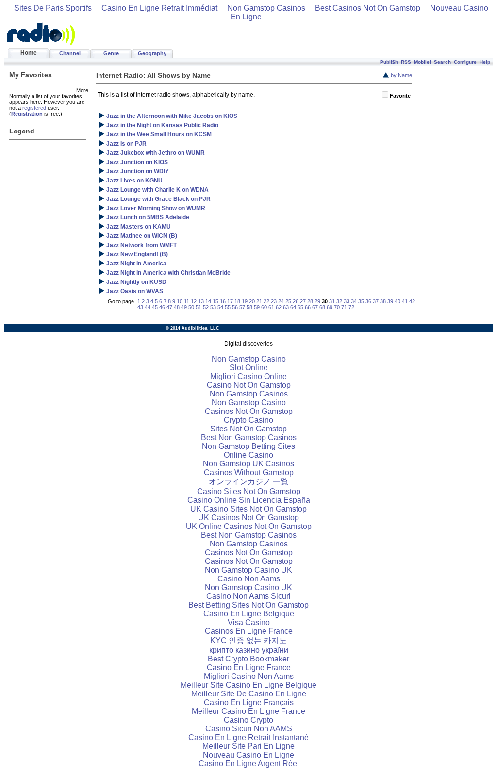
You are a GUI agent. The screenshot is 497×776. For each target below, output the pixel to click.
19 (245, 301)
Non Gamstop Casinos (266, 8)
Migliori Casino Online (248, 376)
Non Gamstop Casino (249, 359)
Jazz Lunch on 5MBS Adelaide (147, 217)
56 (235, 307)
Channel (70, 53)
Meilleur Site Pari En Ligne (248, 746)
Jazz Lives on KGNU (134, 180)
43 (140, 307)
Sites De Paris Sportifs (53, 8)
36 (368, 301)
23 (274, 301)
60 (264, 307)
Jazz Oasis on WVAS (134, 291)
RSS (406, 62)
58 (249, 307)
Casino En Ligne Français (249, 702)
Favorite (400, 96)
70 (337, 307)
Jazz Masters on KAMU (138, 226)
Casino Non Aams (248, 579)
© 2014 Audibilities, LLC (192, 328)
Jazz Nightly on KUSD (136, 282)
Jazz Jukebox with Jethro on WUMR (155, 152)
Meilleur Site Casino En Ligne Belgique (248, 685)
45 (155, 307)
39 (390, 301)
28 (310, 301)
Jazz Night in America (136, 263)
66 (308, 307)
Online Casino (248, 455)
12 (194, 301)
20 (252, 301)
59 (257, 307)
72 (351, 307)
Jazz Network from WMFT (141, 245)
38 (383, 301)
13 (201, 301)
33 (346, 301)
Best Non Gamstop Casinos (249, 437)
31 (332, 301)
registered (34, 108)
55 (228, 307)
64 (293, 307)
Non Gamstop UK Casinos (248, 464)
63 (286, 307)
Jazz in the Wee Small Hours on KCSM (159, 134)
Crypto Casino (248, 420)
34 (354, 301)
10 (179, 301)
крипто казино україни (248, 650)
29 (317, 301)
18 (237, 301)
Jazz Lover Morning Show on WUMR (155, 208)
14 (208, 301)
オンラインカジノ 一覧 (248, 482)
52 (206, 307)
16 (223, 301)
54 (220, 307)
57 (242, 307)
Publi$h (389, 62)
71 (344, 307)
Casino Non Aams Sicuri (248, 596)
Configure (465, 62)
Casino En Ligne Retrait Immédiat (159, 8)
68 (322, 307)
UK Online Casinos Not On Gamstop (249, 526)
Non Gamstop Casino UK (248, 570)
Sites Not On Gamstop (248, 429)
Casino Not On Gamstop (249, 385)
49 (184, 307)
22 (266, 301)
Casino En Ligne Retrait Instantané (248, 737)
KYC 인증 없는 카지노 (248, 640)
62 (279, 307)
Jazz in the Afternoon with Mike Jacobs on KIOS (171, 116)
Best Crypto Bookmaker (248, 659)
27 (303, 301)
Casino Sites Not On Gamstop (248, 491)
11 (186, 301)
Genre (111, 53)
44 (147, 307)
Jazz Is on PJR (126, 143)
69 (329, 307)
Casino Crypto (248, 720)
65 (300, 307)
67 (315, 307)
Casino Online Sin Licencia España (248, 500)
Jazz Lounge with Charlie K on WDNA (157, 189)
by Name (401, 75)
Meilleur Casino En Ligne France (248, 711)
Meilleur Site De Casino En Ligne (248, 694)
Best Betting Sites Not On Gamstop (248, 605)
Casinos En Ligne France (249, 631)
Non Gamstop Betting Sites (248, 446)
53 (213, 307)
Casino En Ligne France (249, 667)
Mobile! (422, 62)
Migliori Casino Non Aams (249, 676)
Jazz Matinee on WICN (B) (141, 235)
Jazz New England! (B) (137, 254)
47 (169, 307)
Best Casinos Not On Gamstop (367, 8)
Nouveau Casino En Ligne (248, 755)
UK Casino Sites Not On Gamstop (248, 509)
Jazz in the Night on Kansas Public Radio (162, 125)
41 (405, 301)
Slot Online (249, 367)
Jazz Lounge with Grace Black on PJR (158, 199)
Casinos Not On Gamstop (249, 411)
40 (397, 301)
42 (412, 301)
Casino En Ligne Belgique (248, 614)
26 (295, 301)
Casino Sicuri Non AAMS (248, 729)
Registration (27, 113)
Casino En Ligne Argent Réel (249, 763)
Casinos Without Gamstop (249, 472)
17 (230, 301)
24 (281, 301)
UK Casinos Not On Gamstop (248, 517)
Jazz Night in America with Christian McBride (168, 272)
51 (198, 307)
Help (485, 62)
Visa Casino (249, 622)
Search (442, 62)
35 (361, 301)
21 (259, 301)
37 (376, 301)
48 (177, 307)
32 (339, 301)
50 (191, 307)
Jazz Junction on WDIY (137, 171)
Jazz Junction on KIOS (137, 162)
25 (288, 301)
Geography (152, 53)
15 (215, 301)
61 (271, 307)
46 (162, 307)
